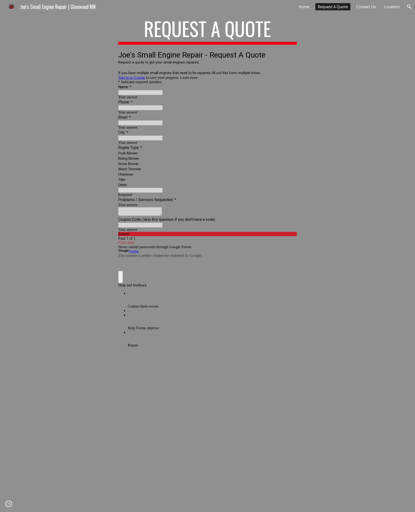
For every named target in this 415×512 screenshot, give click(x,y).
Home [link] (304, 6)
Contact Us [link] (366, 6)
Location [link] (392, 6)
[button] (409, 7)
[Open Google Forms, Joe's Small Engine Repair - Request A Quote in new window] (289, 54)
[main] (207, 30)
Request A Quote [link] (333, 6)
